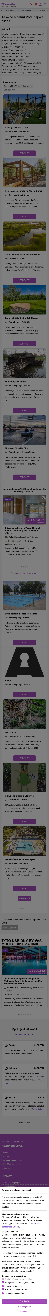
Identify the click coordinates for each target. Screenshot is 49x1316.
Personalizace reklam (14, 1292)
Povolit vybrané (24, 1306)
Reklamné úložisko (13, 1286)
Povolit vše (24, 1301)
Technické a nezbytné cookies (18, 1279)
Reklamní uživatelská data (17, 1289)
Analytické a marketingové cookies (20, 1282)
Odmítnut (24, 1311)
